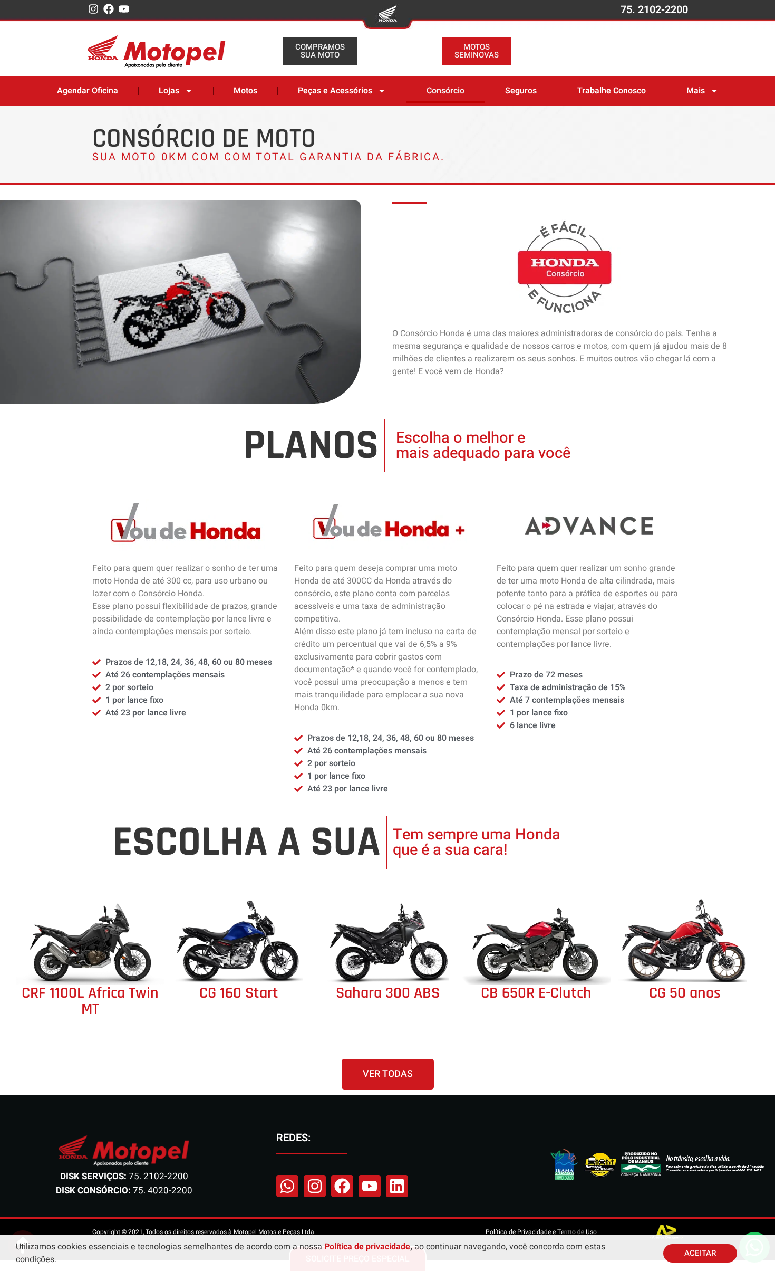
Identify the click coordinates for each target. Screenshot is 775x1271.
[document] (387, 635)
